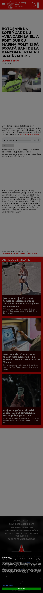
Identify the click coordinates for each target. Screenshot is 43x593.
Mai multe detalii (26, 562)
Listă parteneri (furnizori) (7, 585)
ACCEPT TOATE (21, 588)
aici (21, 569)
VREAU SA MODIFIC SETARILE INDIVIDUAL (21, 590)
